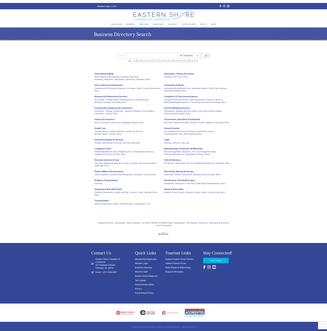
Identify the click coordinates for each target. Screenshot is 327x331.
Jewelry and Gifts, (121, 192)
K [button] (158, 61)
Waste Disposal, (190, 134)
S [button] (179, 61)
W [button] (189, 61)
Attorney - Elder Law (181, 143)
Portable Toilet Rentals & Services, (108, 143)
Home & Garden (171, 128)
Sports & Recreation (174, 189)
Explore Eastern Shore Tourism (179, 259)
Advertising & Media (104, 73)
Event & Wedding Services (177, 108)
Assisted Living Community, (204, 174)
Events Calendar (133, 223)
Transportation (102, 200)
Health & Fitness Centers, (174, 192)
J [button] (156, 61)
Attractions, (190, 192)
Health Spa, (99, 166)
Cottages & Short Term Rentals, (107, 154)
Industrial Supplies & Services (109, 139)
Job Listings (140, 280)
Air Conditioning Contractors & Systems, (180, 131)
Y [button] (194, 61)
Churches (98, 183)
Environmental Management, (121, 174)
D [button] (141, 61)
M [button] (163, 61)
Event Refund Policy (144, 293)
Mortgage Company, (130, 122)
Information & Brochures (219, 223)
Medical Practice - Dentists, (105, 134)
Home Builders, (148, 111)
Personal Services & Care (107, 160)
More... (148, 79)
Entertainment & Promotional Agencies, (110, 88)
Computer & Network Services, (176, 100)
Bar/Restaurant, (213, 183)
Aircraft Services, (126, 204)
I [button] (154, 61)
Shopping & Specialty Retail (108, 189)
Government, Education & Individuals (182, 119)
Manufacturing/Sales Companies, (177, 152)
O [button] (169, 61)
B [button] (136, 61)
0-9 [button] (130, 61)
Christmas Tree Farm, (173, 77)
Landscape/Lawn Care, (173, 134)
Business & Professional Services (111, 96)
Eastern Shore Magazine (146, 276)
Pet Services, (169, 163)
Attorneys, (168, 143)
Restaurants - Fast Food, (185, 183)
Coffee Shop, (201, 183)
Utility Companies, (102, 174)
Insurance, (105, 122)
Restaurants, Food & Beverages (179, 180)
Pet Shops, (220, 163)
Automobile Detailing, (172, 91)
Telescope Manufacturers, (174, 154)
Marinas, (223, 88)
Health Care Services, (134, 131)
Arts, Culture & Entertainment (109, 85)
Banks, (97, 122)
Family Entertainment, (152, 88)
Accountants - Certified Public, (107, 100)
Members (130, 24)
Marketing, (134, 77)
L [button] (161, 61)
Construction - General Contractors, (127, 111)
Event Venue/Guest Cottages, (210, 111)
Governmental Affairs (144, 284)
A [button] (134, 61)
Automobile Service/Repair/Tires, (177, 88)
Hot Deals (146, 223)
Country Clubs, (214, 192)
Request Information (174, 272)
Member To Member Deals (162, 223)
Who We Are (116, 24)
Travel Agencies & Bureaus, (143, 152)
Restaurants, (169, 183)
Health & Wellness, (117, 131)
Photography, (169, 111)
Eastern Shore (189, 24)
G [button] (149, 61)
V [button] (186, 61)
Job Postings (192, 223)
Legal (167, 139)
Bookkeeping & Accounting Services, (134, 100)
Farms (185, 77)
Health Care (100, 128)
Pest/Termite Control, (205, 131)
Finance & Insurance (104, 119)
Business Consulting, (103, 102)
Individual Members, (181, 122)
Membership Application (146, 259)
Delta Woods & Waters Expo (178, 267)
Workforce (158, 24)
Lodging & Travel (103, 148)
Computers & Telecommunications (181, 96)
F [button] (146, 61)
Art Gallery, (131, 88)
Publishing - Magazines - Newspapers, (110, 79)
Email (98, 272)
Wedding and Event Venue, (186, 111)
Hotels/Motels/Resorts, (104, 152)
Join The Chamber (164, 225)
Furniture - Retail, (136, 192)
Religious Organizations (106, 180)
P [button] (171, 61)
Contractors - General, (103, 114)
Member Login (104, 6)
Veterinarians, (180, 163)
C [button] (139, 61)
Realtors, (178, 174)
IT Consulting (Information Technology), (205, 102)
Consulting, (116, 102)
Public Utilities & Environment (109, 171)
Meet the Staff (141, 272)
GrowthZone (191, 327)
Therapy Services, (102, 131)
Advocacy (172, 24)
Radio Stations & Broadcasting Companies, (112, 77)
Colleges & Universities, (214, 122)
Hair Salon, (99, 163)
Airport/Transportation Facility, (107, 204)
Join (114, 6)
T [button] (181, 61)
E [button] (144, 61)
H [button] (152, 61)
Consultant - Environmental (145, 174)
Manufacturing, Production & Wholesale (183, 148)
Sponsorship (120, 223)
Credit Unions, (115, 122)
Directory (144, 24)
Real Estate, (169, 174)
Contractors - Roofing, (103, 111)
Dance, (139, 88)
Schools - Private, (197, 122)
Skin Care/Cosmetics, (147, 163)
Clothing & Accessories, (104, 192)
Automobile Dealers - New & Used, (205, 88)
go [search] (206, 55)
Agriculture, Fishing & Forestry (179, 73)
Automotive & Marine (174, 85)
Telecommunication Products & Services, (206, 100)
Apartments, (187, 174)
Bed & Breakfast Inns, (122, 152)
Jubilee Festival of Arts (175, 263)
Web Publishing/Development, (176, 102)
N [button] (166, 61)
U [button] (184, 61)
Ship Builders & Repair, (195, 154)
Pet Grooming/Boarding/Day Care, (201, 163)
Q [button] (174, 61)
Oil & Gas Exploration (131, 143)
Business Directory (105, 223)
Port (148, 204)
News (213, 24)
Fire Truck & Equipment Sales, (204, 152)
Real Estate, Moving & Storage (178, 171)
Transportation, (140, 204)
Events (203, 24)
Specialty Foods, (150, 192)
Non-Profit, (168, 122)
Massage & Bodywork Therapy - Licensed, (121, 163)
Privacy (138, 289)
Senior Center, (201, 192)
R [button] (176, 61)
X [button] (192, 61)
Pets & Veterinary (172, 160)
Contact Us (203, 223)
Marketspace (179, 223)
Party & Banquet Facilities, (174, 114)
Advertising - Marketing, (135, 79)
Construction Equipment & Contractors (113, 108)
